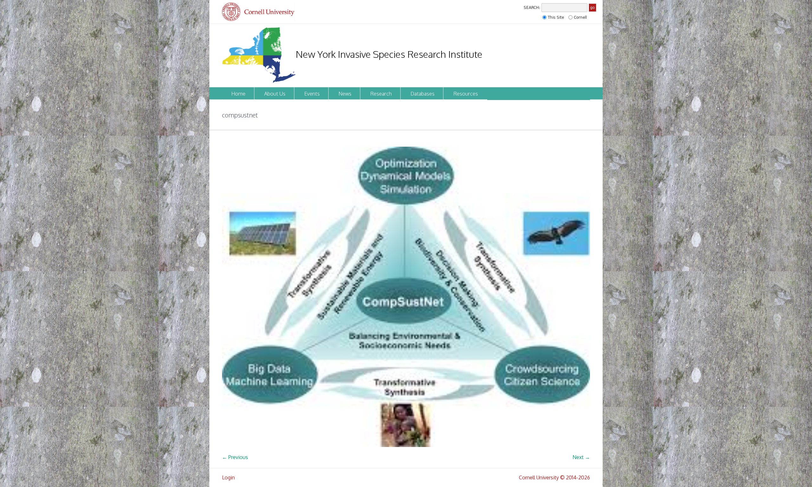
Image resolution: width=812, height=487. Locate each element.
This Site (556, 17)
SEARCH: (532, 7)
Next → (581, 457)
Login (228, 477)
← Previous (235, 457)
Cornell (580, 17)
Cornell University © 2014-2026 (554, 477)
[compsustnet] (406, 297)
